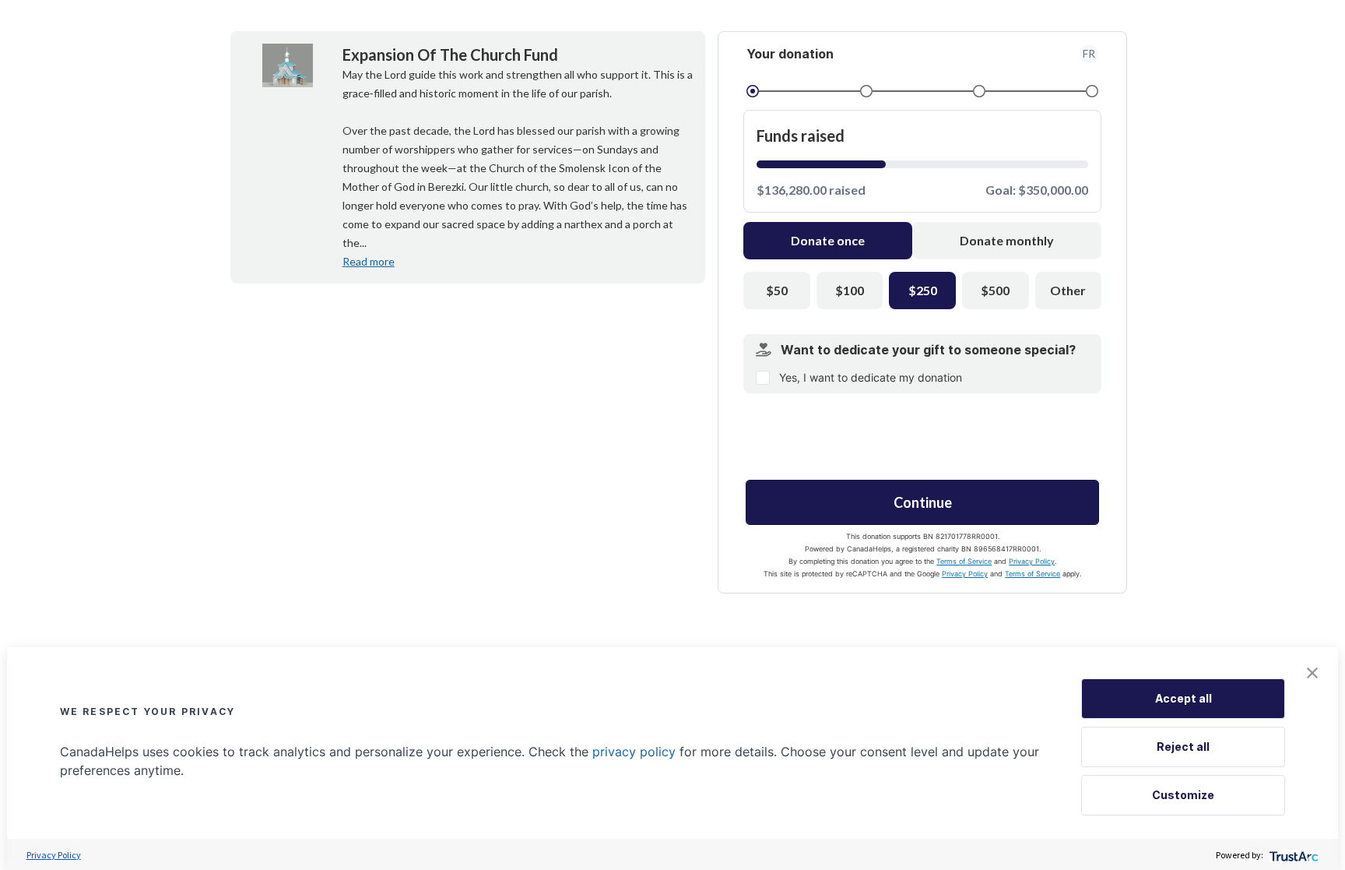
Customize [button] (1183, 794)
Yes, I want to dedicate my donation (870, 377)
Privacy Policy (1032, 561)
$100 (849, 290)
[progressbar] (821, 164)
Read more (368, 261)
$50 (777, 290)
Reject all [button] (1183, 746)
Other (1068, 290)
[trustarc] (1292, 855)
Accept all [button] (1183, 698)
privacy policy (634, 751)
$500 (995, 290)
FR (1089, 53)
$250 (922, 290)
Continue (923, 502)
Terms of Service (964, 561)
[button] (1312, 673)
